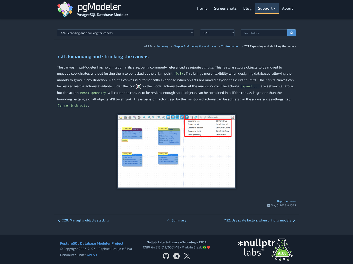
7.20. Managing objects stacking (85, 220)
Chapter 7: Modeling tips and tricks (195, 46)
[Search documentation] (291, 32)
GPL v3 (92, 255)
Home (202, 8)
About (287, 8)
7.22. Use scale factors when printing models (258, 220)
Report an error (286, 201)
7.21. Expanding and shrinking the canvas (103, 56)
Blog (247, 8)
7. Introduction (230, 46)
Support (266, 8)
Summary (162, 46)
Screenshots (225, 8)
